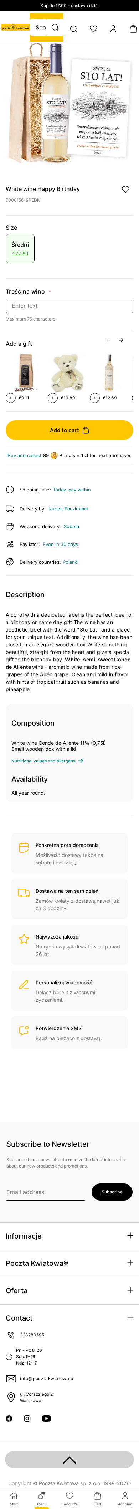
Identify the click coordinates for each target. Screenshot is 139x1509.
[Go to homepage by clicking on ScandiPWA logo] (15, 27)
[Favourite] (93, 29)
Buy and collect (24, 455)
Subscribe (112, 1191)
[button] (54, 27)
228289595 (32, 1335)
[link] (20, 250)
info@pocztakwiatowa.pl (47, 1378)
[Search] (73, 29)
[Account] (113, 29)
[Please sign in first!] (125, 189)
